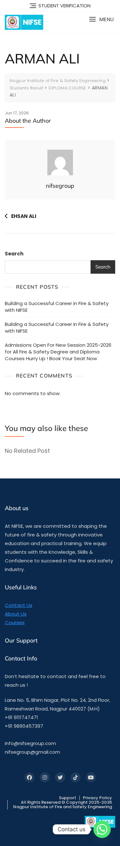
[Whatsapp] (102, 829)
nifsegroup (60, 185)
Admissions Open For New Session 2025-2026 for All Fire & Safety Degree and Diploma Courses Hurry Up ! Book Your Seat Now (58, 352)
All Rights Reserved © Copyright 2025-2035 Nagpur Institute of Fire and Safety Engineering (62, 804)
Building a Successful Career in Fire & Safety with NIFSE (56, 306)
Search (14, 253)
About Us (16, 613)
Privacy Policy (97, 798)
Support (67, 798)
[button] (101, 19)
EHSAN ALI (23, 216)
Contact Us (18, 605)
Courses (15, 622)
